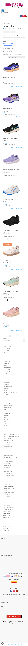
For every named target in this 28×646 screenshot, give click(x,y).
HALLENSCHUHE (7, 394)
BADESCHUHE (7, 382)
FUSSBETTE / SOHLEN (7, 524)
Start (4, 23)
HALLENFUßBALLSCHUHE (9, 397)
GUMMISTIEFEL (7, 384)
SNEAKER (6, 411)
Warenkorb (7, 11)
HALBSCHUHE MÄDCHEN (9, 475)
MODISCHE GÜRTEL (7, 515)
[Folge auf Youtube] (26, 16)
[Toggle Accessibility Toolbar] (3, 10)
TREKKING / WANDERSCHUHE (10, 457)
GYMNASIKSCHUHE (8, 467)
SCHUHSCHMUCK (7, 513)
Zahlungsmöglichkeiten (9, 569)
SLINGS (5, 365)
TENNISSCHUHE (7, 407)
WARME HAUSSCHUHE (9, 376)
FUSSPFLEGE (5, 519)
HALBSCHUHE (7, 348)
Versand (5, 82)
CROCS (5, 390)
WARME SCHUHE (7, 480)
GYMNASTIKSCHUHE (8, 401)
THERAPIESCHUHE (8, 386)
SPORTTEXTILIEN (6, 522)
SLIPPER (5, 417)
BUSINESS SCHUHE (8, 413)
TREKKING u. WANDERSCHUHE (11, 392)
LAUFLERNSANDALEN (8, 482)
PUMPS (5, 352)
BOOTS (5, 430)
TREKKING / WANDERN (9, 503)
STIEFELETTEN (7, 369)
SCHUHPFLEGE (6, 517)
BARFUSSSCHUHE (8, 378)
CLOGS (5, 359)
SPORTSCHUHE (7, 498)
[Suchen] (24, 340)
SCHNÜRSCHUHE (7, 415)
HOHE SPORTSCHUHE (8, 501)
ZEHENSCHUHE (7, 367)
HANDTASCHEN (6, 511)
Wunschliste (7, 12)
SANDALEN (6, 363)
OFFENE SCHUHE (7, 346)
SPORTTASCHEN (6, 526)
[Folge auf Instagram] (23, 16)
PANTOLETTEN (7, 361)
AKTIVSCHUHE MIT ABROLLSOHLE (11, 357)
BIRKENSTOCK (7, 388)
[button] (2, 643)
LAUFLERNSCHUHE (8, 471)
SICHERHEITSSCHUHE (8, 380)
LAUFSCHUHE (7, 403)
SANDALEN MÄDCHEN (9, 488)
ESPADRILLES (7, 355)
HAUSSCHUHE (7, 373)
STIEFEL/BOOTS (7, 371)
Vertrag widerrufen (14, 616)
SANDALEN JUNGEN (8, 486)
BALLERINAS (6, 350)
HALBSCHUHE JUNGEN (9, 473)
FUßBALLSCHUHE (7, 399)
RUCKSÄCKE (5, 528)
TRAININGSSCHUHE (8, 405)
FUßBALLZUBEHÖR (7, 530)
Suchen (4, 338)
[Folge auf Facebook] (21, 16)
